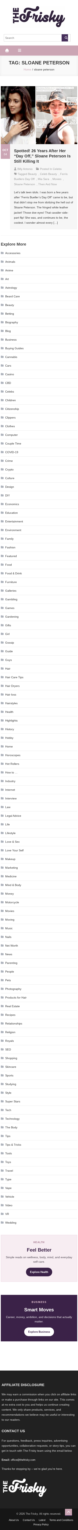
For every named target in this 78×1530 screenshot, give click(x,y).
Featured (11, 556)
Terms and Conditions (61, 1520)
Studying (10, 1084)
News (8, 954)
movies (56, 179)
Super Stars (12, 1101)
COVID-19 (11, 452)
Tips (7, 1136)
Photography (13, 988)
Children (10, 400)
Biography (11, 322)
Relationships (13, 1023)
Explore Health (39, 1272)
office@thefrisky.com (23, 1459)
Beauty (9, 305)
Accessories (12, 253)
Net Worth (11, 945)
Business (11, 339)
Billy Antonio (25, 169)
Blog (8, 331)
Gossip (9, 642)
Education (11, 512)
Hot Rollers (12, 763)
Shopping (11, 1058)
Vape (8, 1188)
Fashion (10, 547)
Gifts (8, 625)
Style (8, 1092)
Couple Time (13, 443)
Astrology (11, 287)
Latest (42, 1520)
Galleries (10, 590)
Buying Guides (14, 348)
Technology (12, 1118)
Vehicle (9, 1196)
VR (7, 1214)
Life (7, 824)
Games (9, 608)
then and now (47, 184)
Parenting (11, 963)
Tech (8, 1110)
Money (9, 893)
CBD (8, 383)
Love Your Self (14, 850)
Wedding (10, 1222)
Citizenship (12, 408)
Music (9, 928)
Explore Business (39, 1331)
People (9, 971)
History (9, 729)
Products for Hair (16, 997)
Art (7, 279)
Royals (9, 1040)
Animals (10, 261)
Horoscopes (12, 755)
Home (9, 746)
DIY (7, 495)
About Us (14, 1520)
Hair (7, 668)
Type (8, 1179)
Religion (10, 1032)
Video (8, 1205)
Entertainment (14, 521)
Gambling (11, 599)
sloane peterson (24, 184)
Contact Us (29, 1520)
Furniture (11, 582)
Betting (9, 313)
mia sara (43, 179)
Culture (9, 478)
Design (9, 486)
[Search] (65, 37)
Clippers (10, 417)
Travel (9, 1170)
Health (9, 711)
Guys (8, 660)
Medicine (11, 876)
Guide (9, 651)
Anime (9, 270)
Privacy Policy (41, 1524)
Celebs (57, 169)
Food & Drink (13, 573)
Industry (10, 781)
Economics (12, 504)
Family (9, 538)
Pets (8, 980)
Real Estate (12, 1006)
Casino (9, 374)
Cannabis (11, 357)
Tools (8, 1153)
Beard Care (12, 296)
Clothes (10, 426)
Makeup (10, 859)
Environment (13, 530)
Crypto (9, 469)
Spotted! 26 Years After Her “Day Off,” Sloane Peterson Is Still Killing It (42, 156)
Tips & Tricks (13, 1144)
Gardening (12, 616)
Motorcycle (12, 902)
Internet (10, 789)
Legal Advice (13, 815)
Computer (11, 434)
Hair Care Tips (14, 677)
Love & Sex (12, 841)
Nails (8, 937)
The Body (11, 1127)
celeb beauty (48, 174)
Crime (9, 460)
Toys (8, 1162)
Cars (8, 365)
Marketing (11, 867)
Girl (7, 634)
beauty (32, 174)
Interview (11, 798)
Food (8, 564)
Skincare (10, 1066)
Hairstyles (11, 703)
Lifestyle (10, 833)
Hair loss (10, 694)
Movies (9, 911)
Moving (9, 919)
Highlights (11, 720)
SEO (8, 1049)
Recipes (10, 1014)
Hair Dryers (12, 685)
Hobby (9, 737)
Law (7, 807)
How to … (11, 772)
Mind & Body (13, 885)
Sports (9, 1075)
